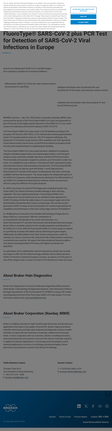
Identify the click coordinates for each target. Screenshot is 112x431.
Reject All (83, 16)
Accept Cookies (83, 22)
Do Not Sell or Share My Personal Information (83, 10)
